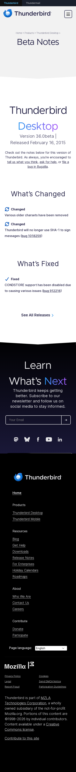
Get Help (19, 545)
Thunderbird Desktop (27, 513)
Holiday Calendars (25, 570)
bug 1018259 (31, 236)
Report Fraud (12, 686)
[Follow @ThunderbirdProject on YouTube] (49, 439)
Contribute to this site (22, 738)
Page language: (20, 648)
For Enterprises (23, 564)
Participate (20, 635)
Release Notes (23, 558)
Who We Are (21, 596)
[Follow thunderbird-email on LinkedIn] (60, 439)
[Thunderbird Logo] (27, 14)
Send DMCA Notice (50, 681)
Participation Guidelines (52, 686)
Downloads (20, 551)
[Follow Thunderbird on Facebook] (38, 439)
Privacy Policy (13, 676)
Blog (15, 539)
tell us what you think (22, 162)
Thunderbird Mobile (26, 519)
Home (16, 493)
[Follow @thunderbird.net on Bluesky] (27, 439)
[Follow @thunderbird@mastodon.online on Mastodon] (16, 439)
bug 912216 (52, 291)
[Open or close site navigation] (68, 14)
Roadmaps (19, 576)
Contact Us (20, 603)
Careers (18, 609)
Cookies (44, 676)
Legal (8, 681)
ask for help (48, 162)
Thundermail (33, 3)
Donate (17, 629)
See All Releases (35, 315)
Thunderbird (11, 3)
